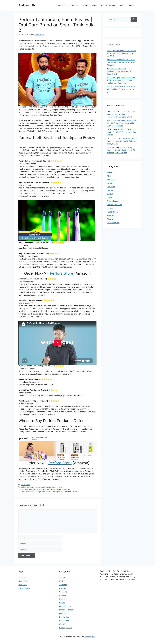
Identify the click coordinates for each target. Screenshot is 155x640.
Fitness (121, 5)
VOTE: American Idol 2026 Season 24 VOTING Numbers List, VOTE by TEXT (121, 53)
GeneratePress (89, 637)
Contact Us (23, 581)
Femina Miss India (108, 5)
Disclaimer (22, 585)
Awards (110, 183)
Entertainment (113, 201)
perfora (23, 487)
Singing (110, 219)
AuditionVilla (26, 5)
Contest (131, 5)
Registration (112, 215)
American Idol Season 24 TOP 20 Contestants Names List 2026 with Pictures (122, 62)
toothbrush (59, 487)
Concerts (111, 187)
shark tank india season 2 (36, 487)
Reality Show (74, 5)
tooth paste (50, 487)
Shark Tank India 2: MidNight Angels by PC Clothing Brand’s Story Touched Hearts (50, 492)
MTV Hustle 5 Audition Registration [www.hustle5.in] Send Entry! (119, 71)
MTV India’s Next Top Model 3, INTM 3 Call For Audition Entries (121, 132)
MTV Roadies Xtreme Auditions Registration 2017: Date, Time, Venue (122, 141)
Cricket (110, 194)
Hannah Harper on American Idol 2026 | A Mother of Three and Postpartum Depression (121, 80)
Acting (94, 5)
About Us (22, 577)
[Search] (134, 19)
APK (109, 176)
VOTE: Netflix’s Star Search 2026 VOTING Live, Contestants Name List (121, 89)
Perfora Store (61, 273)
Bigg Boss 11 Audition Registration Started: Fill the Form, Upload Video (121, 150)
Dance (85, 5)
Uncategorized (113, 223)
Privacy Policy (24, 588)
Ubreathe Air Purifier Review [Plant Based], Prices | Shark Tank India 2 (45, 489)
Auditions (61, 5)
